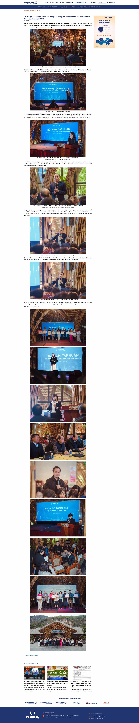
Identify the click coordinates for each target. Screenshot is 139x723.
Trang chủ (41, 7)
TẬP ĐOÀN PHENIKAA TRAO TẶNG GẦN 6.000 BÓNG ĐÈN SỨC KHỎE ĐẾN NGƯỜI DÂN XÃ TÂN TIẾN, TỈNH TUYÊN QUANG (34, 683)
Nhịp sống (64, 7)
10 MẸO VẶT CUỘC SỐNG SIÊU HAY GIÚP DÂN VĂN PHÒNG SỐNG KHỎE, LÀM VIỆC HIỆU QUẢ (57, 683)
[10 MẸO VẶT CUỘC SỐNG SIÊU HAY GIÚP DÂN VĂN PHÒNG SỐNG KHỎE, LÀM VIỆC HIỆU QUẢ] (57, 673)
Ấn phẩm (72, 7)
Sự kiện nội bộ (82, 7)
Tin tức (38, 10)
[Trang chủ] (30, 2)
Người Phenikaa (53, 7)
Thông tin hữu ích (95, 7)
